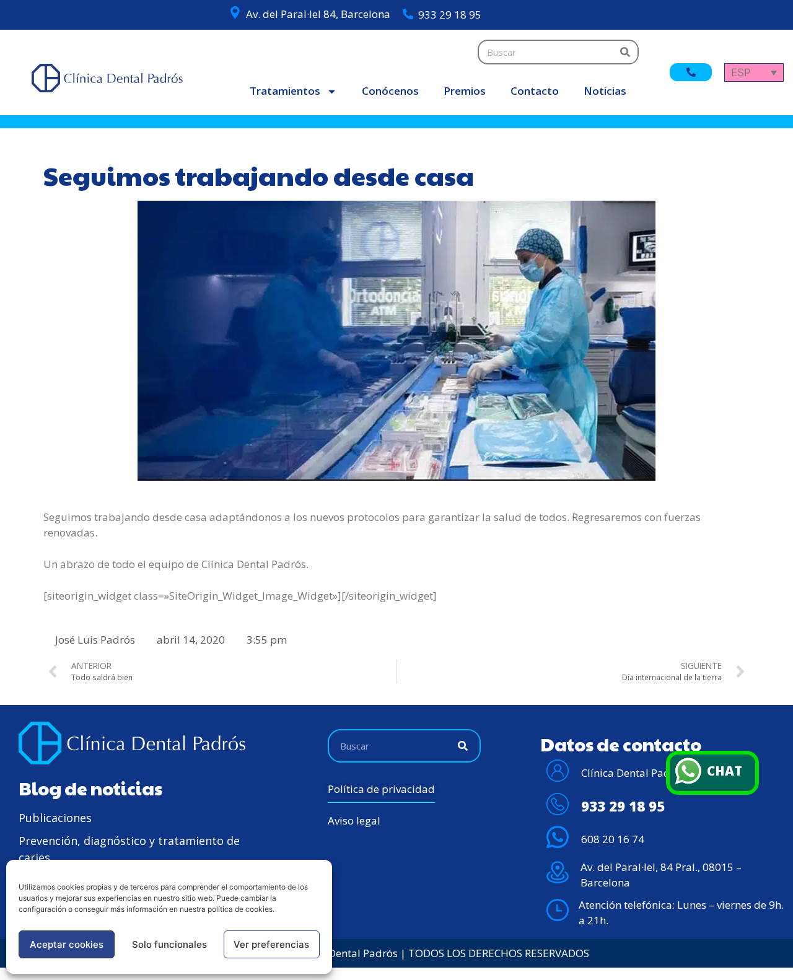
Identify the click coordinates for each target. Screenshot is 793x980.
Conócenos (390, 91)
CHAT (724, 770)
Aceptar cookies (66, 944)
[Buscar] (625, 52)
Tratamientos (285, 91)
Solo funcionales (169, 944)
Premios (465, 91)
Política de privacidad (381, 789)
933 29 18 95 (449, 14)
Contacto (534, 91)
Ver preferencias (271, 944)
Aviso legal (354, 820)
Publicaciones (55, 817)
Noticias (605, 91)
